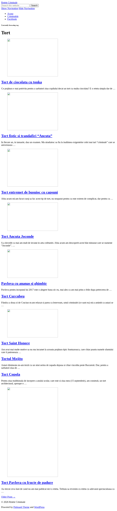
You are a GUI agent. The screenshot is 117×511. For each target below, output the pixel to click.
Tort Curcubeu (13, 296)
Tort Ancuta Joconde (17, 236)
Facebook (12, 19)
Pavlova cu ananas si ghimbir (24, 283)
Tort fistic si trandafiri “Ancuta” (26, 136)
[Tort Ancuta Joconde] (32, 230)
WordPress (39, 507)
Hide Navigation (27, 8)
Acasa (10, 13)
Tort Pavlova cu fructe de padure (27, 482)
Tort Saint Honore (15, 343)
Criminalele (12, 16)
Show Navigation (9, 8)
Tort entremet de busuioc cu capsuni (29, 192)
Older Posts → (8, 497)
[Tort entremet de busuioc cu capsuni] (32, 185)
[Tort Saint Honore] (32, 336)
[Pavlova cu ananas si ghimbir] (32, 277)
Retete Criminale (9, 2)
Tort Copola (10, 374)
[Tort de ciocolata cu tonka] (32, 75)
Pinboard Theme (21, 507)
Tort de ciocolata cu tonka (21, 82)
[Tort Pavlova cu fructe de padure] (32, 476)
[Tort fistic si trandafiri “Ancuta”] (32, 129)
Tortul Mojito (12, 359)
